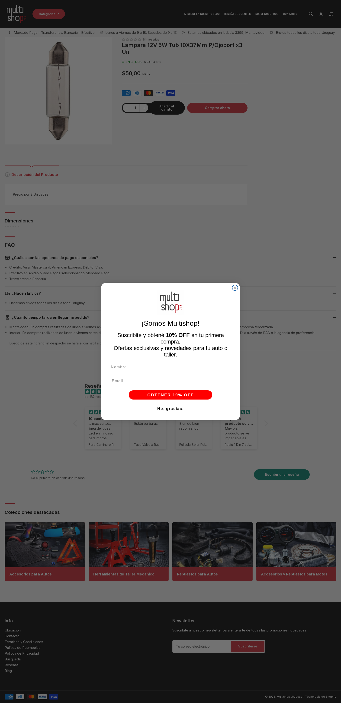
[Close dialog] (235, 288)
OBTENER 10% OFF (170, 395)
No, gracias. (170, 409)
